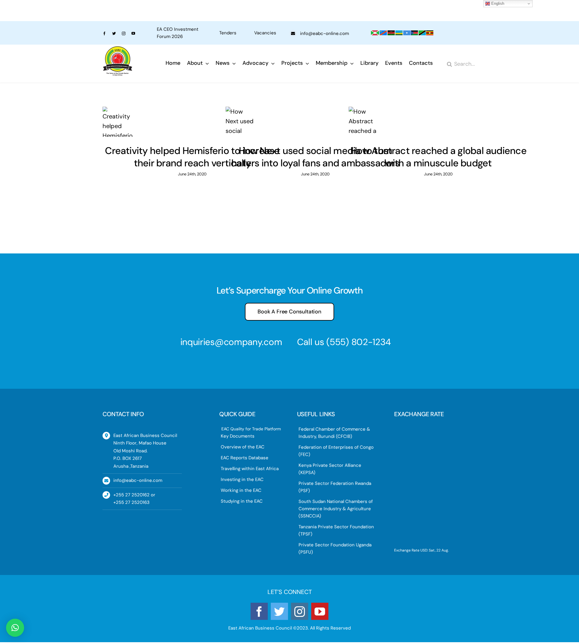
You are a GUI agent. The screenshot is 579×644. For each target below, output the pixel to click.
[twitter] (114, 33)
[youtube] (133, 33)
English (497, 3)
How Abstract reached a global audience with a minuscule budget (438, 157)
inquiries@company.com (231, 342)
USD (423, 550)
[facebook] (104, 33)
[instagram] (123, 33)
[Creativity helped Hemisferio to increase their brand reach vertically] (192, 122)
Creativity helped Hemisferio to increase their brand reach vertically (192, 157)
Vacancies (265, 33)
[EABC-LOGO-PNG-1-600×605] (118, 49)
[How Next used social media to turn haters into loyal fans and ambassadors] (315, 122)
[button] (15, 628)
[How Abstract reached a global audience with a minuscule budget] (438, 122)
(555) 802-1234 (358, 342)
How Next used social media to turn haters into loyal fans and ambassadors (315, 157)
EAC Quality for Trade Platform (251, 429)
